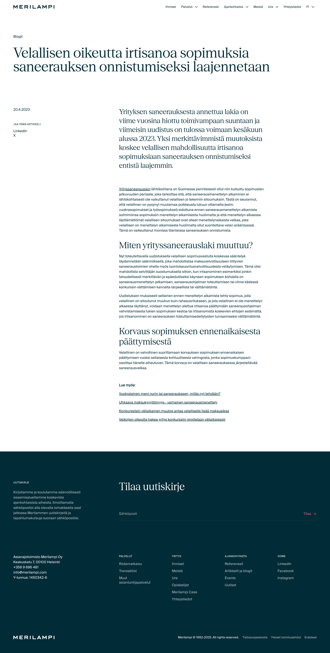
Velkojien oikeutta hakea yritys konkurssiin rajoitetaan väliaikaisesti (172, 420)
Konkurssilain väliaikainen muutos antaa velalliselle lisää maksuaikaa (174, 411)
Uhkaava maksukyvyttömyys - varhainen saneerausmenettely (168, 402)
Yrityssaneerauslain (134, 189)
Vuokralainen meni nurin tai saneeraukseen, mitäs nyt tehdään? (169, 394)
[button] (189, 7)
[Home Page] (34, 7)
